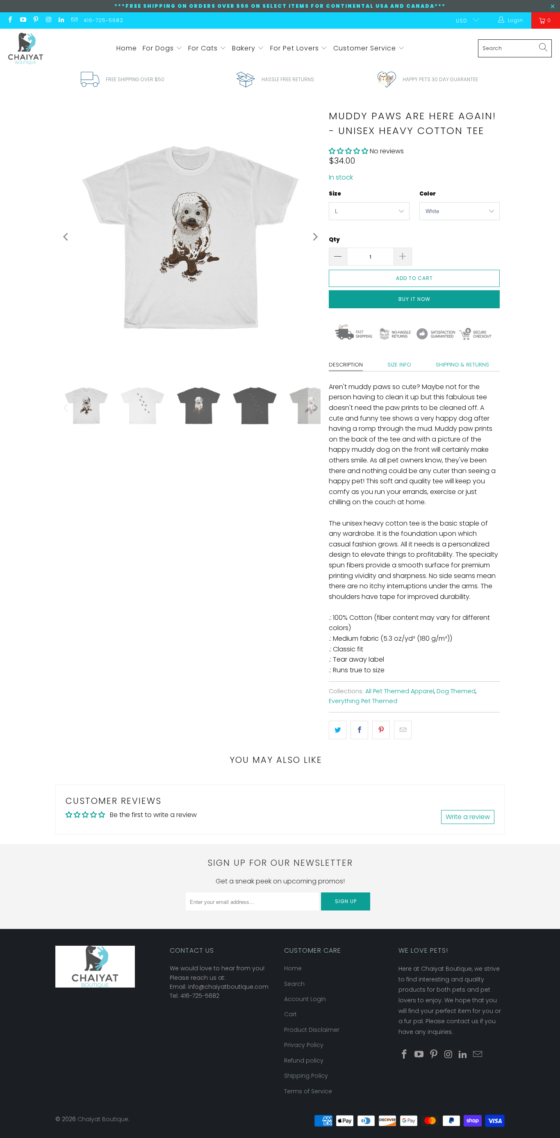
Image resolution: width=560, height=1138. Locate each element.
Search (294, 984)
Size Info (399, 365)
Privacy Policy (303, 1045)
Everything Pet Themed (363, 701)
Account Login (305, 999)
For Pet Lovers (295, 48)
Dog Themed (456, 691)
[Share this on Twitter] (337, 730)
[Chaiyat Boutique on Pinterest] (35, 20)
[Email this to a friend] (403, 730)
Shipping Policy (306, 1076)
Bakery (244, 48)
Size (335, 194)
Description (346, 365)
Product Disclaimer (311, 1030)
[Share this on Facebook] (359, 730)
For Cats (204, 48)
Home (126, 48)
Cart (290, 1014)
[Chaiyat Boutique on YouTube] (22, 20)
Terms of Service (308, 1091)
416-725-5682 (103, 20)
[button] (348, 151)
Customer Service (365, 48)
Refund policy (303, 1060)
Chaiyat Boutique (102, 1119)
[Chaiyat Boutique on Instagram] (48, 20)
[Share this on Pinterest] (381, 730)
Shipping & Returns (462, 365)
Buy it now (414, 299)
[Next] (314, 237)
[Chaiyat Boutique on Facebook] (9, 20)
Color (427, 194)
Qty (334, 240)
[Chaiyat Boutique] (25, 48)
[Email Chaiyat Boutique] (73, 20)
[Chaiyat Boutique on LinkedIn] (60, 20)
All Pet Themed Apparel (399, 691)
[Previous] (66, 237)
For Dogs (159, 48)
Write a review (468, 817)
